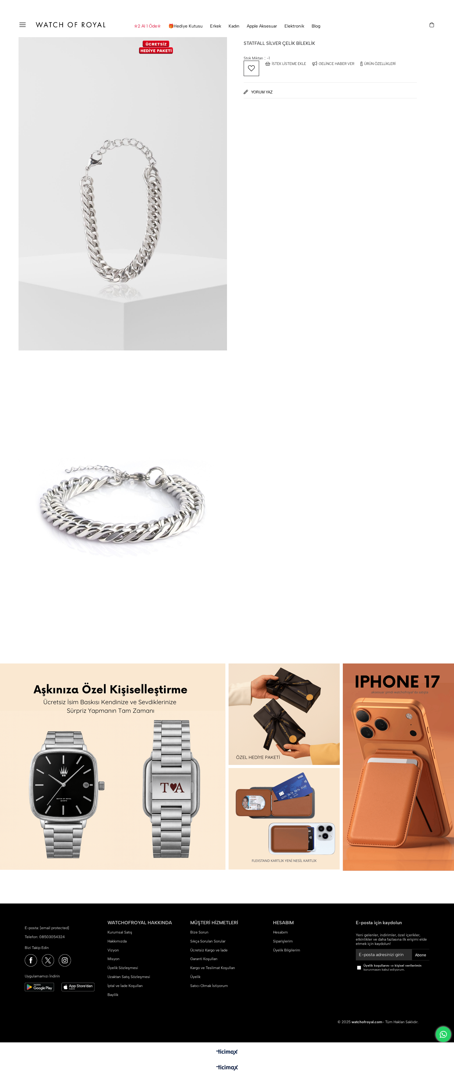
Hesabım (280, 932)
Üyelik (195, 977)
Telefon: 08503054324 (45, 937)
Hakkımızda (117, 941)
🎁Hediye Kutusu (185, 26)
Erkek (215, 26)
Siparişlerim (283, 941)
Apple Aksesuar (262, 26)
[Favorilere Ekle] (251, 68)
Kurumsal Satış (119, 932)
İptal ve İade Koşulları (125, 986)
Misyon (113, 959)
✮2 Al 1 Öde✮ (147, 26)
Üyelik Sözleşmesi (122, 968)
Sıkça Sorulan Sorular (207, 941)
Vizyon (113, 950)
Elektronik (294, 26)
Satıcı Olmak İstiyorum (209, 986)
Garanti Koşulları (203, 959)
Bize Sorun (199, 932)
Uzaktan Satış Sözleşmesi (128, 977)
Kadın (234, 26)
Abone (420, 954)
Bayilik (112, 995)
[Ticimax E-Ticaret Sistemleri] (227, 1068)
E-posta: (47, 928)
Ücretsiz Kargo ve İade (209, 950)
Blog (316, 26)
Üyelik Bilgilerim (286, 950)
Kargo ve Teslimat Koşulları (212, 968)
